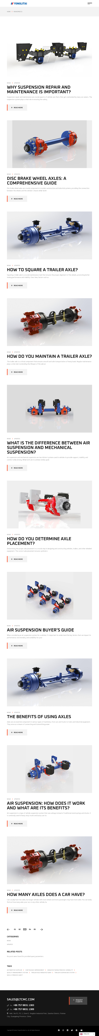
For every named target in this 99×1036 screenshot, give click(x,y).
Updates (17, 83)
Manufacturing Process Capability (60, 970)
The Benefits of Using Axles (39, 717)
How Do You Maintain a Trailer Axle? (49, 356)
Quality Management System (17, 972)
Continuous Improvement (34, 970)
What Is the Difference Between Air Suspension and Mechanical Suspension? (48, 447)
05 (35, 929)
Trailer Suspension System (64, 972)
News (9, 83)
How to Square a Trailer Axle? (42, 270)
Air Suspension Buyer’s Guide (40, 630)
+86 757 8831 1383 (23, 1005)
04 (30, 929)
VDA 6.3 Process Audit (15, 975)
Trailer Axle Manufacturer (41, 972)
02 (20, 929)
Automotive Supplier (14, 970)
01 (15, 929)
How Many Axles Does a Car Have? (46, 894)
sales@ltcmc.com (21, 999)
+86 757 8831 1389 (23, 1009)
